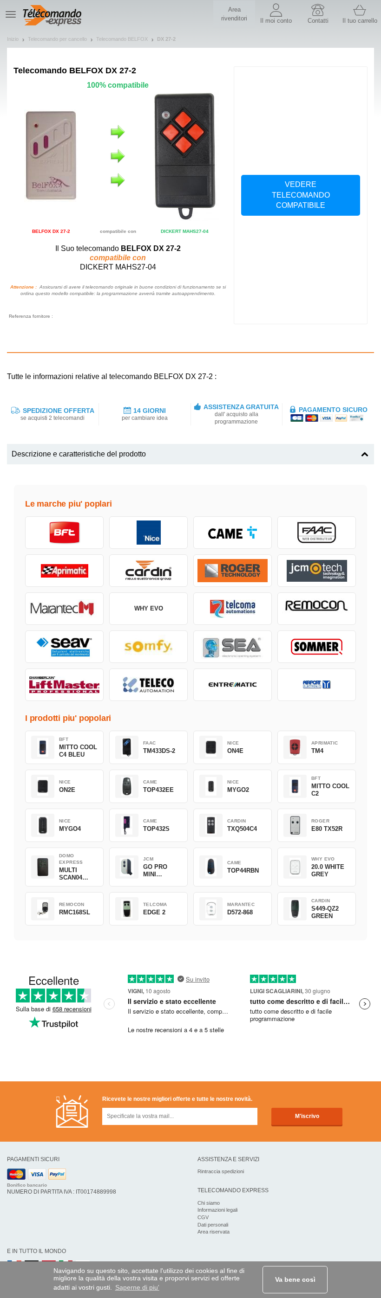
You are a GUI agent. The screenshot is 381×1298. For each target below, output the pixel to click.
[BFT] (64, 532)
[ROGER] (232, 570)
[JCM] (316, 570)
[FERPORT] (316, 684)
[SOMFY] (148, 646)
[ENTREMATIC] (232, 684)
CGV (203, 1217)
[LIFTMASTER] (64, 684)
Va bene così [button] (295, 1279)
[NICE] (148, 532)
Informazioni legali (217, 1210)
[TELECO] (148, 684)
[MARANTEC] (64, 608)
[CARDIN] (148, 570)
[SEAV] (64, 646)
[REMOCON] (316, 608)
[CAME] (232, 532)
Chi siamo (208, 1203)
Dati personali (212, 1224)
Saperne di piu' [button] (137, 1287)
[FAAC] (316, 532)
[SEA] (232, 646)
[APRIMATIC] (64, 570)
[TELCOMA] (232, 608)
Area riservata (213, 1231)
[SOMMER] (316, 646)
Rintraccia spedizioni (220, 1171)
